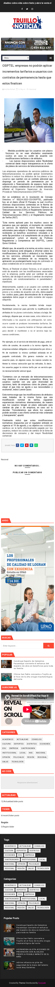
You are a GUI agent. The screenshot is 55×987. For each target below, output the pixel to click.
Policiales (18, 757)
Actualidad (22, 739)
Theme (22, 983)
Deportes (19, 744)
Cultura (6, 744)
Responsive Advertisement (27, 783)
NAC (31, 753)
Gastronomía (28, 748)
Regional (42, 757)
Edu (4, 748)
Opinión (6, 757)
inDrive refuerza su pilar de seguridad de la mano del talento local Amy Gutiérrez (32, 964)
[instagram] (32, 9)
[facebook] (22, 9)
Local (23, 753)
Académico (7, 739)
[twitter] (27, 9)
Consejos (37, 739)
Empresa (13, 748)
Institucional (9, 753)
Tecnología (17, 762)
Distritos (32, 744)
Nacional (32, 89)
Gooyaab (42, 983)
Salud (5, 762)
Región (30, 757)
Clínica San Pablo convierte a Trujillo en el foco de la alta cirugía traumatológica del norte (33, 676)
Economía (45, 744)
